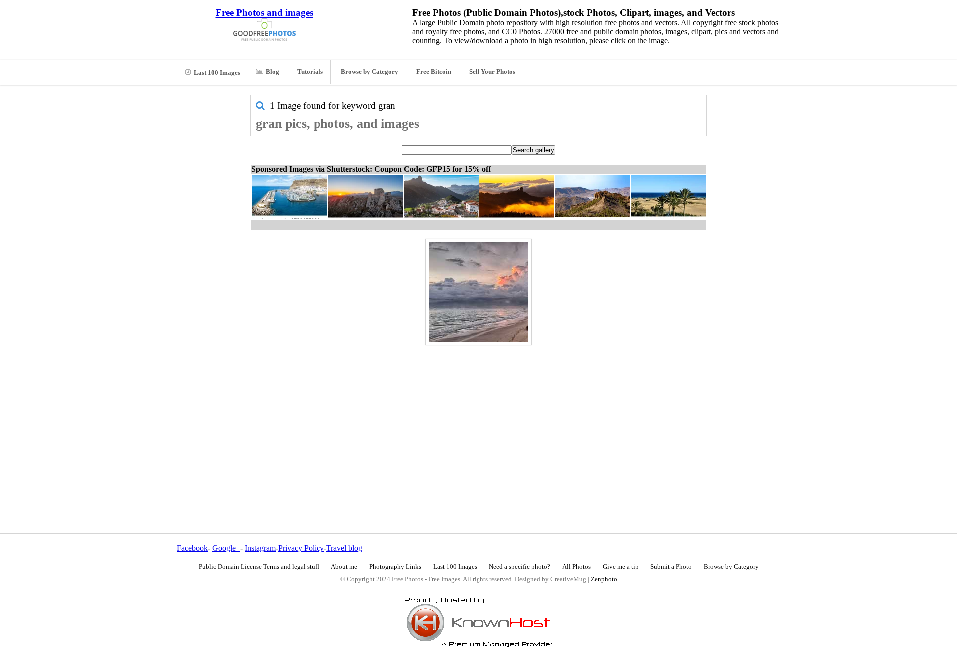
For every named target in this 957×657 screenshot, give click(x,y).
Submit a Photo (671, 566)
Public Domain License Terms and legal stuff (259, 566)
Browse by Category (369, 71)
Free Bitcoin (433, 71)
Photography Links (395, 566)
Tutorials (310, 71)
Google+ (226, 548)
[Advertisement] (478, 418)
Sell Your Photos (492, 71)
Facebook (192, 548)
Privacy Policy (301, 548)
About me (344, 566)
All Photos (576, 566)
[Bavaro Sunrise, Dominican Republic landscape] (478, 292)
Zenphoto (604, 579)
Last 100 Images (217, 72)
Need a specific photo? (519, 566)
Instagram (260, 548)
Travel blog (344, 548)
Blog (272, 71)
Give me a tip (620, 566)
